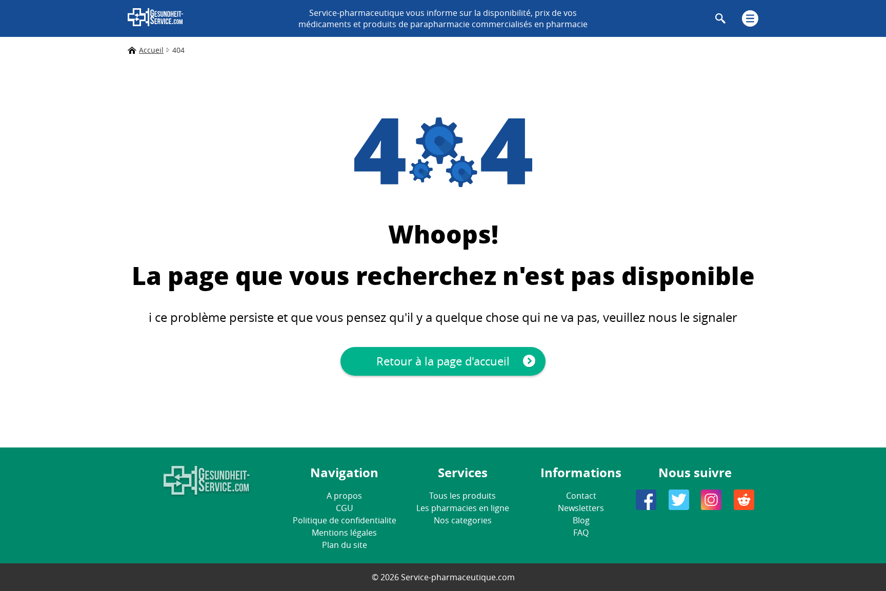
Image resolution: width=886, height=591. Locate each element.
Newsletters (581, 508)
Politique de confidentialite (344, 520)
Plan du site (344, 545)
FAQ (581, 532)
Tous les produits (462, 495)
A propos (344, 495)
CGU (344, 508)
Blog (581, 520)
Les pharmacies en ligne (462, 508)
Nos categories (463, 520)
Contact (581, 495)
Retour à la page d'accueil (443, 361)
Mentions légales (344, 532)
